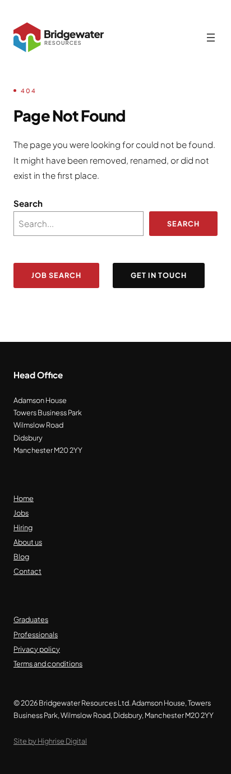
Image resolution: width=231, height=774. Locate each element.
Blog (21, 556)
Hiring (23, 527)
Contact (27, 571)
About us (27, 541)
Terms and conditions (47, 663)
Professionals (35, 634)
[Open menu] (211, 37)
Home (23, 498)
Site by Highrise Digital (50, 740)
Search (28, 203)
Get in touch (159, 275)
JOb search (56, 275)
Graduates (30, 619)
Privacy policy (36, 649)
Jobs (21, 512)
